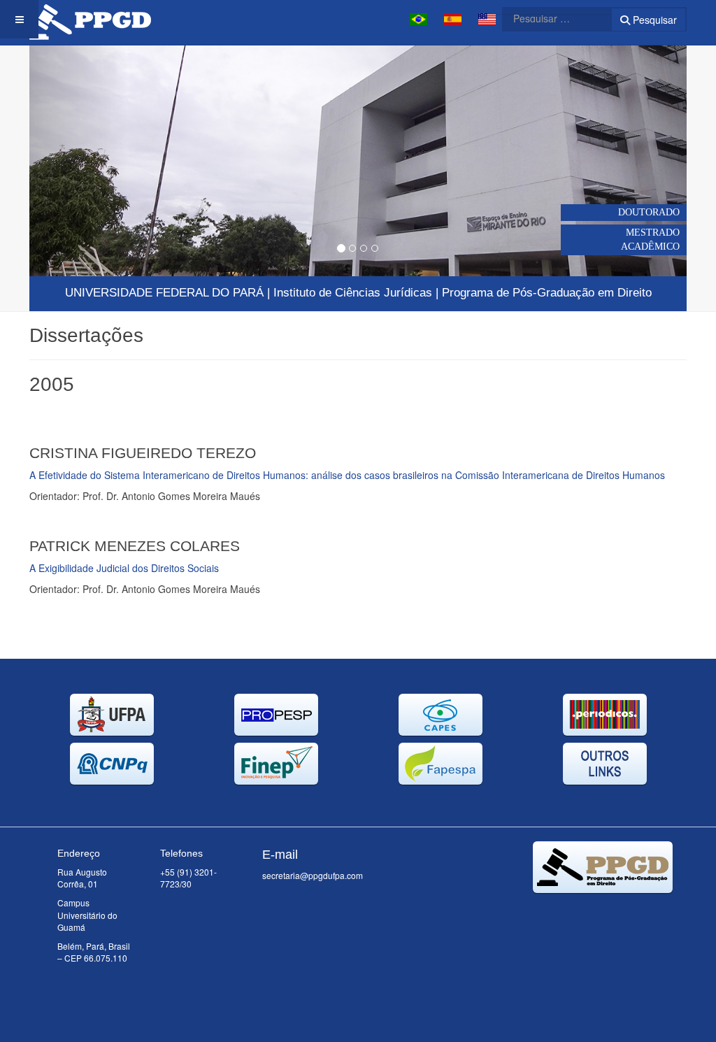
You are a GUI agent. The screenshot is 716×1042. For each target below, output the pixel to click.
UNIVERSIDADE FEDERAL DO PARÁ (164, 292)
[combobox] (548, 18)
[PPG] (90, 19)
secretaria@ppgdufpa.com (312, 875)
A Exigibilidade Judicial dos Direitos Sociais (124, 568)
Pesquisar (653, 20)
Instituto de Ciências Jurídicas (352, 292)
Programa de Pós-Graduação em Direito (547, 292)
